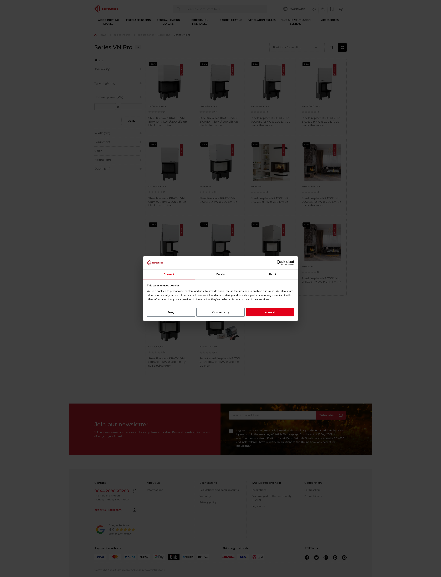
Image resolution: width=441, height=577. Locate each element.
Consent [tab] (169, 274)
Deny (171, 312)
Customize (218, 312)
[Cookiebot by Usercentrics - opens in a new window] (279, 262)
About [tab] (272, 274)
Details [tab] (220, 274)
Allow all (270, 312)
